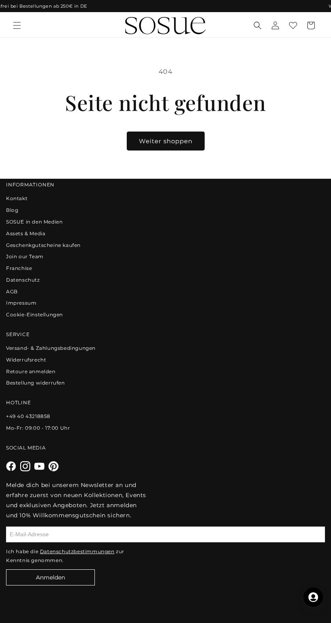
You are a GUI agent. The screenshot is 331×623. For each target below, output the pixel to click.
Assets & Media (25, 233)
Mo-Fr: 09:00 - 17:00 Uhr (38, 428)
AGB (12, 292)
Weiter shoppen (166, 141)
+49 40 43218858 (28, 416)
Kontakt (16, 198)
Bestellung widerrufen (35, 383)
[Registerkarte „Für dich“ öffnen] (313, 597)
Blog (12, 210)
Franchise (19, 268)
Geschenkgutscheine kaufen (43, 245)
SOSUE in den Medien (34, 222)
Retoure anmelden (31, 371)
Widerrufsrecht (26, 360)
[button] (17, 25)
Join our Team (25, 256)
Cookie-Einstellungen (34, 315)
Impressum (21, 303)
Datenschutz (23, 280)
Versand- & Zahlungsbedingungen (51, 348)
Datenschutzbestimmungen (77, 551)
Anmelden (50, 577)
